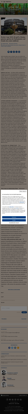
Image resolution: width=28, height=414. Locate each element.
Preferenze (14, 217)
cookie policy (11, 206)
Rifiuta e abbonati (23, 191)
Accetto (14, 220)
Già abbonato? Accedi (14, 222)
